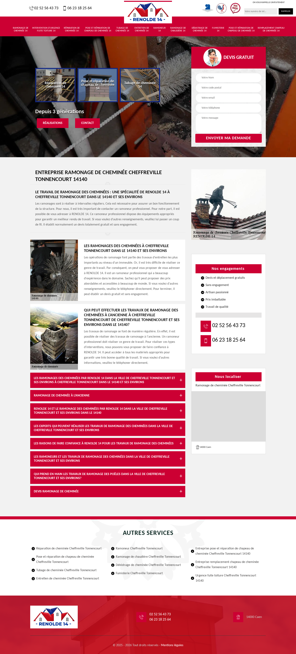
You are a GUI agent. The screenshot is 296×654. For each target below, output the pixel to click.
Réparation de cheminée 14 (72, 29)
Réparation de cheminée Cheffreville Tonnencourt (68, 548)
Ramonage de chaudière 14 (178, 29)
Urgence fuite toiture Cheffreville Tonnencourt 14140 (226, 578)
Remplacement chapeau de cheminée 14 (271, 29)
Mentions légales (172, 645)
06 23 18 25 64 (79, 8)
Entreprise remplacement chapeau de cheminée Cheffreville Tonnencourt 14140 (227, 564)
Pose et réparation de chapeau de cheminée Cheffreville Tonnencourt (65, 559)
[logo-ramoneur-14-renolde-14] (148, 12)
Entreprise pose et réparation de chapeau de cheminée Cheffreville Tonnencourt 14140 (225, 551)
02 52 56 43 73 (46, 8)
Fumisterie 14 (218, 29)
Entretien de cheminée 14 (142, 29)
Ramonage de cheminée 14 (20, 29)
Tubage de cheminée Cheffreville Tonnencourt (66, 570)
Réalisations (52, 123)
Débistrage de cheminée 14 (200, 29)
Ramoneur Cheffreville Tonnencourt (139, 548)
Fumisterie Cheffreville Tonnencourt (139, 573)
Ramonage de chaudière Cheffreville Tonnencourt (148, 556)
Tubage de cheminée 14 (122, 29)
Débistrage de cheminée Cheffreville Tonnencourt (148, 565)
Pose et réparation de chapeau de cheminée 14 (97, 29)
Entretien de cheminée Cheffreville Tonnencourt (67, 578)
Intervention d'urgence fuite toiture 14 (46, 29)
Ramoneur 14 (159, 29)
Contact (87, 123)
